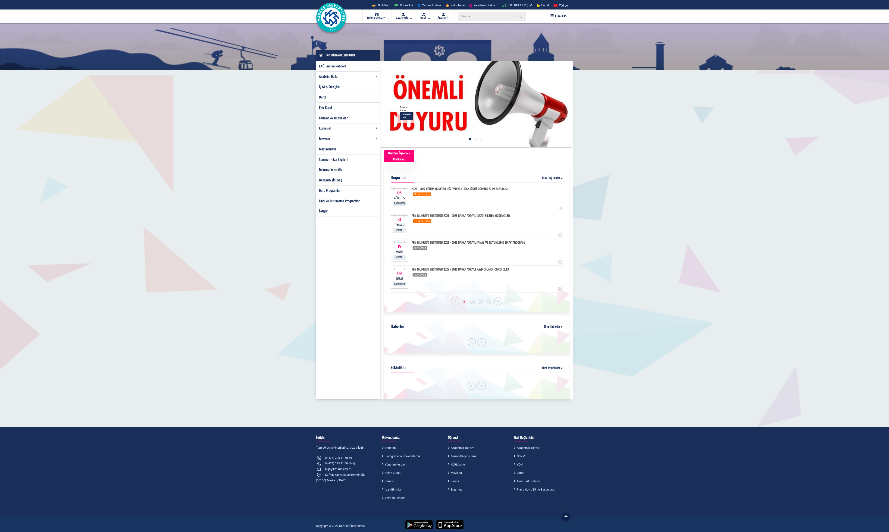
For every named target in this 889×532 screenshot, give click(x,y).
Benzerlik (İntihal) (330, 180)
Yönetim (390, 448)
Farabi (455, 481)
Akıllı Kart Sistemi (528, 481)
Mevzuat (324, 139)
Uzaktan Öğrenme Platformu (399, 156)
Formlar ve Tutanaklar (333, 118)
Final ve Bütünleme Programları (339, 201)
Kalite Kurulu (393, 473)
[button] (561, 5)
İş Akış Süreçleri (329, 87)
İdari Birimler (393, 489)
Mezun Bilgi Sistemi (463, 456)
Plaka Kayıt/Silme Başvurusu (535, 489)
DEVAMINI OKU (406, 116)
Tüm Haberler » (553, 327)
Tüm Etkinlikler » (552, 368)
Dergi (322, 97)
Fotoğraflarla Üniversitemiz (402, 456)
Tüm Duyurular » (552, 178)
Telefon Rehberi (395, 498)
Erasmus (456, 489)
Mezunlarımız (327, 149)
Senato (389, 481)
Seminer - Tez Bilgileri (333, 159)
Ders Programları (330, 191)
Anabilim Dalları (329, 77)
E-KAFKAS (561, 16)
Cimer (520, 473)
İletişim (323, 211)
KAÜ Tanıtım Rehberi (332, 66)
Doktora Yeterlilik (330, 170)
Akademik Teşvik (528, 448)
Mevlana (456, 473)
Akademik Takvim (462, 448)
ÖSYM (521, 456)
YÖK (520, 464)
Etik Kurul (325, 108)
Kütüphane (458, 464)
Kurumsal (325, 128)
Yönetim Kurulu (395, 464)
